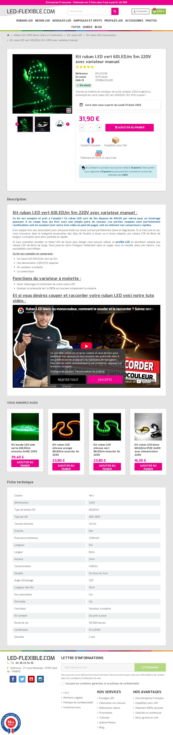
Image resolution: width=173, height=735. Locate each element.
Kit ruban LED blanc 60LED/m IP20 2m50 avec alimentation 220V (147, 450)
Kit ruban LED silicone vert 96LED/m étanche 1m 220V (106, 450)
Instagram (40, 679)
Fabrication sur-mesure (112, 703)
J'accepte (105, 380)
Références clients (109, 708)
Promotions (105, 712)
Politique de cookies (62, 371)
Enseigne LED (106, 698)
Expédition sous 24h (146, 703)
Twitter (22, 679)
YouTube (31, 679)
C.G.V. (66, 692)
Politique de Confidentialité (78, 702)
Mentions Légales (73, 697)
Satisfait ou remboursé (148, 712)
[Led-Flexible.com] (31, 11)
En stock (81, 77)
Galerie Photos (107, 722)
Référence (82, 73)
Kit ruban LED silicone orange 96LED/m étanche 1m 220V (65, 450)
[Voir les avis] (85, 67)
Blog (101, 727)
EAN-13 (80, 80)
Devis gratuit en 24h (146, 717)
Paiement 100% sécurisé (149, 708)
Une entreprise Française (149, 698)
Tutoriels (104, 717)
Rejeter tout (68, 380)
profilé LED (123, 242)
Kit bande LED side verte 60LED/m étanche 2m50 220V (24, 448)
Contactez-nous (72, 707)
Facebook (13, 679)
